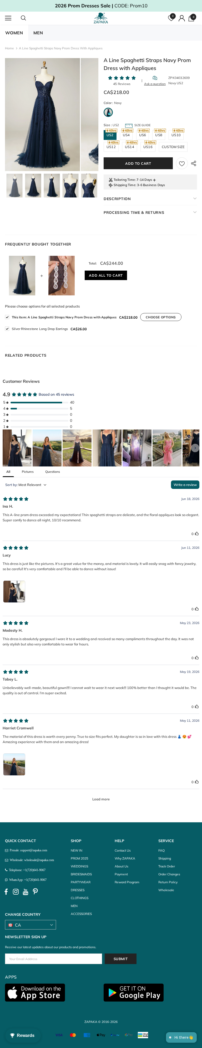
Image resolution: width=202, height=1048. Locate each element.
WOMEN (14, 32)
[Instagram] (16, 891)
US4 (126, 135)
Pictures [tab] (28, 472)
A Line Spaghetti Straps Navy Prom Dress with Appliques (64, 317)
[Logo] (101, 17)
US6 (142, 135)
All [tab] (8, 472)
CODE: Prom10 (101, 6)
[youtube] (25, 891)
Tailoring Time (124, 180)
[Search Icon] (29, 18)
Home (9, 48)
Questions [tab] (52, 472)
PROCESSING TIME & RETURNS (134, 212)
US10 (176, 135)
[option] (42, 114)
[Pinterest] (35, 891)
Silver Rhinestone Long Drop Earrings (40, 329)
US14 (129, 147)
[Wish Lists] (182, 163)
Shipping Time (124, 185)
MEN (38, 32)
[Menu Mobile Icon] (8, 18)
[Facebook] (6, 891)
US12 (111, 147)
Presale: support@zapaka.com (27, 850)
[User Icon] (182, 18)
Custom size (173, 147)
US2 (110, 135)
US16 (148, 147)
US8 (158, 135)
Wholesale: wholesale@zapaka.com (31, 860)
